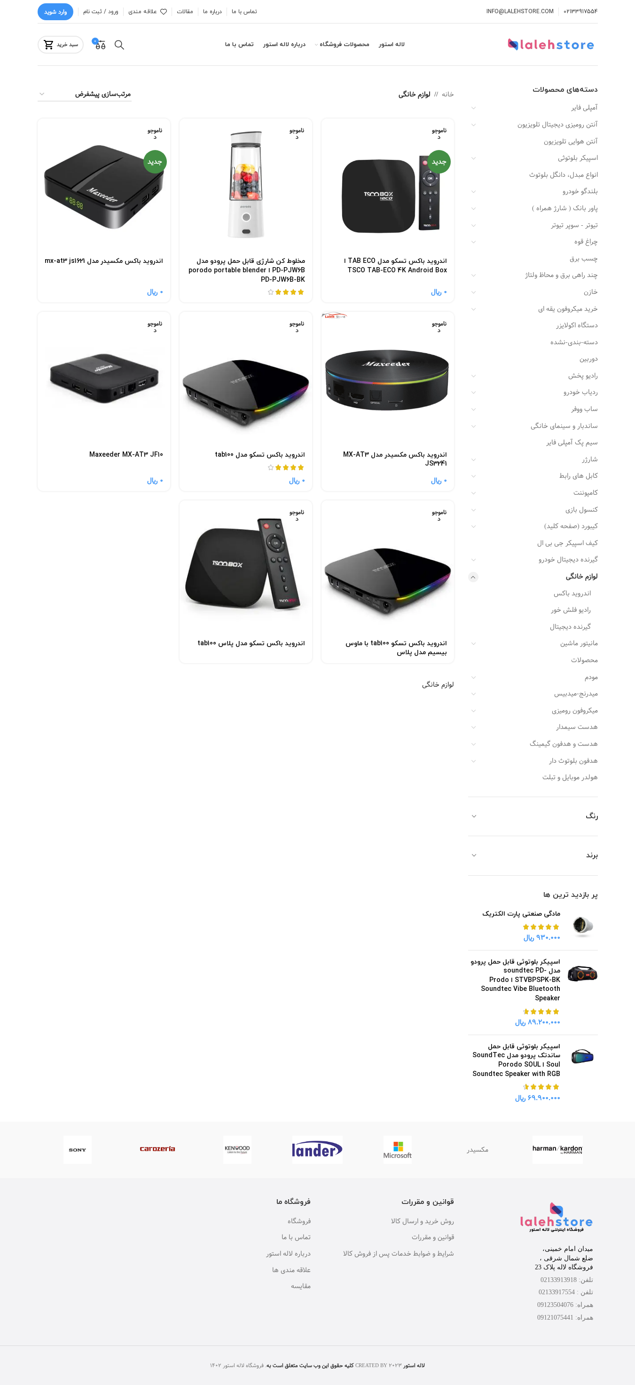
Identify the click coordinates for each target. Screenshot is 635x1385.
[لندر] (317, 1149)
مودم (591, 677)
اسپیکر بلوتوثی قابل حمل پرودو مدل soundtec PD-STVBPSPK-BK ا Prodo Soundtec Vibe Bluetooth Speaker (515, 980)
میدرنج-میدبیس (576, 693)
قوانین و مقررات (433, 1238)
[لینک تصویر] (556, 1218)
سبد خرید (67, 44)
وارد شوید (55, 11)
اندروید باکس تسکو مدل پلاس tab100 (251, 643)
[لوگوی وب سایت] (552, 44)
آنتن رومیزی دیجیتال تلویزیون (557, 124)
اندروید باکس (572, 593)
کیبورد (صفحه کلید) (571, 526)
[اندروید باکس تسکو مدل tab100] (246, 378)
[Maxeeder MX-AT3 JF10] (104, 378)
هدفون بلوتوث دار (573, 761)
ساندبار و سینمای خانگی (564, 426)
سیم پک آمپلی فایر (572, 442)
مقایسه (301, 1286)
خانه (448, 94)
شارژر (590, 459)
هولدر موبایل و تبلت (570, 777)
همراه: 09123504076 (565, 1304)
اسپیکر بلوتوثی (578, 158)
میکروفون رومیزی (575, 710)
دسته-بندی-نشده (574, 342)
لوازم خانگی (582, 576)
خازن (591, 292)
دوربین (589, 358)
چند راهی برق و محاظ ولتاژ (561, 275)
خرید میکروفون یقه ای (568, 309)
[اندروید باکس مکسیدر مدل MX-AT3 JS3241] (387, 378)
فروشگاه (299, 1222)
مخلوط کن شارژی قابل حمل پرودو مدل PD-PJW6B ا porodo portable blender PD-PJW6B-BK (246, 270)
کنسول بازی (581, 509)
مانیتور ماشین (579, 643)
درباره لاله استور (288, 1254)
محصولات (584, 660)
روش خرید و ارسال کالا (422, 1222)
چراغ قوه (586, 241)
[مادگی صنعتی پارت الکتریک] (582, 926)
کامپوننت (585, 493)
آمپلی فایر (584, 107)
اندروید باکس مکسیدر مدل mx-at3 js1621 (104, 261)
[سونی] (78, 1149)
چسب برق (584, 258)
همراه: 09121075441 (565, 1317)
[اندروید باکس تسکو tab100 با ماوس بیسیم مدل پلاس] (387, 566)
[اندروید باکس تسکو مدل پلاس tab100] (246, 566)
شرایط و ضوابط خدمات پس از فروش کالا (398, 1254)
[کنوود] (237, 1149)
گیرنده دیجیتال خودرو (568, 559)
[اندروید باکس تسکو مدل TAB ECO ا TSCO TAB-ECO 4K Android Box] (387, 185)
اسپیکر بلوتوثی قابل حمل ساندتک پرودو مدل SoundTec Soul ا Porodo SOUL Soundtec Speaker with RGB (516, 1060)
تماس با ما (296, 1238)
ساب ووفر (584, 409)
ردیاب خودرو (581, 392)
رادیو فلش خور (571, 610)
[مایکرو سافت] (398, 1149)
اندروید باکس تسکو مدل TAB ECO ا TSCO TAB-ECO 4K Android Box (395, 266)
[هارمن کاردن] (557, 1149)
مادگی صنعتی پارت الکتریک (521, 914)
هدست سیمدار (577, 727)
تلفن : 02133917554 (566, 1292)
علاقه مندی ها (291, 1270)
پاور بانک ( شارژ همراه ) (565, 208)
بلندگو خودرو (580, 191)
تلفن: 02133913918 (567, 1279)
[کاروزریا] (157, 1149)
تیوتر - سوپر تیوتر (574, 225)
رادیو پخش (583, 375)
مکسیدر (477, 1149)
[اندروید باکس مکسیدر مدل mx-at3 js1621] (104, 185)
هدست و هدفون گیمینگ (564, 744)
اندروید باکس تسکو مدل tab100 (260, 455)
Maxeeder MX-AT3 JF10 (126, 455)
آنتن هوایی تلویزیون (571, 141)
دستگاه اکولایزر (577, 325)
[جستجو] (119, 44)
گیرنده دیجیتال (570, 627)
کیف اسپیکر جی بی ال (567, 543)
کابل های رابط (578, 476)
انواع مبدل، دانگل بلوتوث (563, 175)
